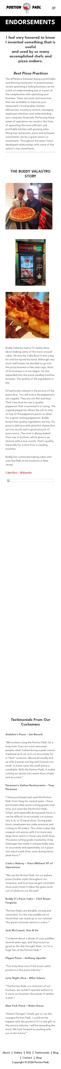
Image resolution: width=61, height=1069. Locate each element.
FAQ (28, 1053)
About (6, 1053)
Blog (55, 1053)
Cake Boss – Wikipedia (18, 472)
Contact (27, 1058)
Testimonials (42, 1053)
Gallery (18, 1053)
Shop (39, 1058)
